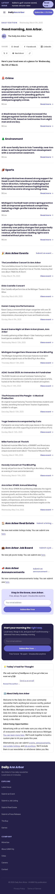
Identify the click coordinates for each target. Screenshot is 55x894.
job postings (30, 746)
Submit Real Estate (9, 807)
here (4, 534)
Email (16, 46)
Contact (5, 869)
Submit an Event (8, 794)
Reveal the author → (11, 684)
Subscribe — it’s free (43, 12)
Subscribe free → (27, 648)
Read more (45, 104)
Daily (16, 12)
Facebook (31, 46)
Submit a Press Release (11, 814)
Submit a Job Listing (10, 801)
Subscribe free (27, 609)
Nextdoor (19, 53)
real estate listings (11, 746)
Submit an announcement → (41, 570)
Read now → (47, 4)
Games (4, 828)
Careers (5, 863)
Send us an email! (27, 681)
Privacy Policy (19, 889)
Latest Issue (6, 787)
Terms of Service (34, 889)
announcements (43, 743)
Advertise (5, 842)
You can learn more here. (14, 735)
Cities (4, 856)
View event (45, 276)
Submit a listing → (45, 523)
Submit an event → (44, 253)
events (32, 743)
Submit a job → (46, 548)
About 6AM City (8, 849)
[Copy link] (29, 53)
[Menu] (4, 12)
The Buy (5, 821)
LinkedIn (47, 46)
